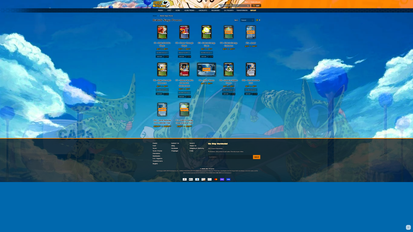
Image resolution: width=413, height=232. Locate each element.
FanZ (169, 10)
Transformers (242, 10)
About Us (193, 146)
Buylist (253, 10)
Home (155, 16)
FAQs (191, 151)
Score (178, 10)
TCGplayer (174, 151)
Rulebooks (215, 10)
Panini (160, 10)
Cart (257, 6)
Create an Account (255, 2)
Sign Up (256, 157)
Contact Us (175, 143)
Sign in (246, 2)
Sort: (236, 20)
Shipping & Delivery (197, 148)
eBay (173, 146)
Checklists (203, 10)
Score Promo (189, 10)
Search (192, 143)
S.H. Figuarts (228, 10)
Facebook (174, 148)
